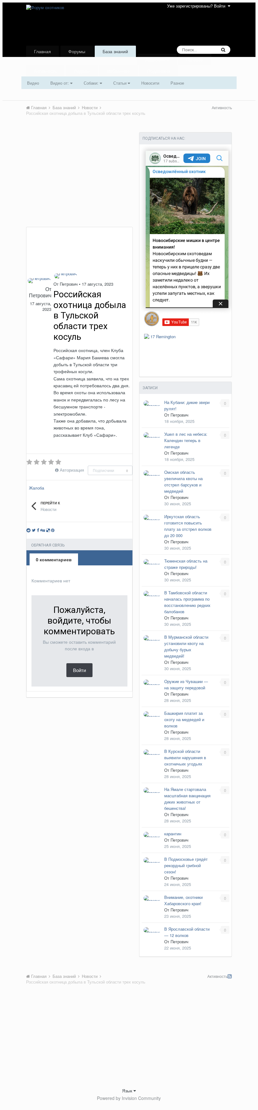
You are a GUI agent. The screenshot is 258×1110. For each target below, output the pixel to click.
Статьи (120, 83)
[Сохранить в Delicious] (48, 530)
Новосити (150, 83)
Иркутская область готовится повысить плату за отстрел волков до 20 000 (187, 525)
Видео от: (60, 83)
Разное (177, 83)
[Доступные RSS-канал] (229, 976)
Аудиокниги (157, 59)
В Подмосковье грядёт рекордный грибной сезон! (186, 865)
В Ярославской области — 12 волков (187, 932)
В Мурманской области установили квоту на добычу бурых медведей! (186, 646)
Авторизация (72, 470)
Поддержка (158, 71)
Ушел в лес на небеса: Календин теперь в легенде (185, 440)
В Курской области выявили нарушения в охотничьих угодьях (185, 757)
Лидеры (82, 71)
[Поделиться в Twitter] (34, 530)
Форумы (76, 51)
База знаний (115, 51)
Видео (33, 83)
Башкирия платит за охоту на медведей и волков (184, 719)
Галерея (195, 59)
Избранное (118, 71)
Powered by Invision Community (129, 1098)
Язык (127, 1090)
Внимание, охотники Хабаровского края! (183, 900)
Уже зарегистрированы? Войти (197, 6)
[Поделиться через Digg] (42, 530)
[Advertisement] (79, 180)
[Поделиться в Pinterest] (52, 530)
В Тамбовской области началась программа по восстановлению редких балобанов (187, 602)
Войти (79, 670)
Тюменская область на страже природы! (185, 564)
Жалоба (36, 488)
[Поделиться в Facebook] (38, 530)
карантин (172, 834)
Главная (42, 51)
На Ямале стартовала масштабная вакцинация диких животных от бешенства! (187, 798)
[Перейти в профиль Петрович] (39, 280)
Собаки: (92, 83)
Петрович (40, 295)
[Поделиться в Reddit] (28, 530)
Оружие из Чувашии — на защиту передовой (186, 684)
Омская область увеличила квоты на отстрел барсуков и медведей (183, 481)
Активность (45, 71)
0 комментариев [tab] (54, 559)
